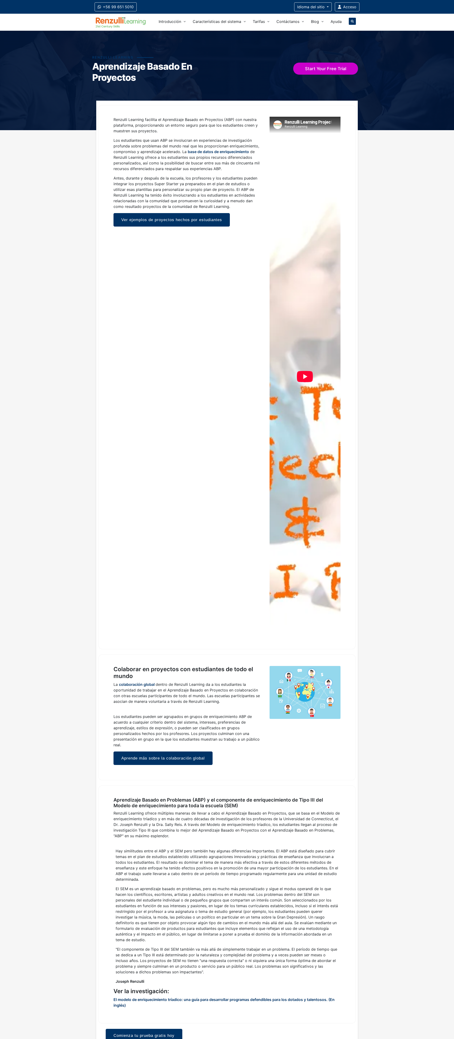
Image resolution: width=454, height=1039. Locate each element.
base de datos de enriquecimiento (218, 151)
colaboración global (137, 684)
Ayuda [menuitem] (336, 21)
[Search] (352, 22)
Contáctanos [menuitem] (287, 21)
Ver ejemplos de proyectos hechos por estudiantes (171, 220)
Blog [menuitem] (315, 21)
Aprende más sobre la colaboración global (163, 758)
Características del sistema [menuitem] (217, 21)
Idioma (311, 6)
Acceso (349, 6)
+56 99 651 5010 (118, 6)
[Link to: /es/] (121, 22)
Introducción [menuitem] (170, 21)
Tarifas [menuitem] (259, 21)
